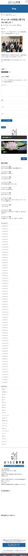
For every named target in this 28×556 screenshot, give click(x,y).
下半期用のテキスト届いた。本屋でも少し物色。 (12, 218)
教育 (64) (3, 410)
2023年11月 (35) (5, 312)
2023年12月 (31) (5, 309)
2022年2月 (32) (5, 366)
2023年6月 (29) (5, 325)
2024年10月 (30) (5, 283)
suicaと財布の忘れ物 (5, 178)
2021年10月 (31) (5, 377)
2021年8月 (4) (4, 382)
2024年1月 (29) (5, 306)
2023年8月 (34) (5, 319)
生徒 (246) (4, 405)
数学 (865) (4, 394)
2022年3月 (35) (5, 364)
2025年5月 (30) (5, 265)
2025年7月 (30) (5, 260)
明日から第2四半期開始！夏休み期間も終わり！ (12, 168)
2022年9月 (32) (5, 348)
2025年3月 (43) (5, 270)
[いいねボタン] (3, 69)
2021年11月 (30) (5, 374)
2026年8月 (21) (5, 226)
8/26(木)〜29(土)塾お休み (6, 189)
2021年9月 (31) (5, 379)
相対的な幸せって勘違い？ (7, 173)
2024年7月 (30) (5, 291)
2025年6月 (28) (5, 262)
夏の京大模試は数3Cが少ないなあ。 (9, 184)
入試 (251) (4, 412)
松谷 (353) (4, 444)
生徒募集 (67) (4, 392)
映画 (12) (3, 389)
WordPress (8, 552)
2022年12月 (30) (5, 340)
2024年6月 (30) (5, 293)
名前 (2, 100)
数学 (10, 72)
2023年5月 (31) (5, 327)
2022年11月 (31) (5, 343)
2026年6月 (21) (5, 231)
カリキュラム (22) (5, 415)
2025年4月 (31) (5, 267)
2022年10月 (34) (5, 345)
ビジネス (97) (4, 425)
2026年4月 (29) (5, 236)
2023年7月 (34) (5, 322)
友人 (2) (3, 433)
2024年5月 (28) (5, 296)
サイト (2, 113)
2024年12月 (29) (5, 278)
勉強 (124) (4, 407)
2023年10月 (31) (5, 314)
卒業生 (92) (4, 428)
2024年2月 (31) (5, 304)
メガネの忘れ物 (4, 206)
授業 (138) (4, 402)
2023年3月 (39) (5, 332)
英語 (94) (3, 397)
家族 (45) (3, 436)
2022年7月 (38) (5, 353)
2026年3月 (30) (5, 239)
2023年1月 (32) (5, 338)
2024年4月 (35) (5, 299)
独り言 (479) (4, 441)
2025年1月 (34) (5, 275)
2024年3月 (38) (5, 301)
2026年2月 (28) (5, 241)
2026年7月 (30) (5, 228)
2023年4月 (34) (5, 330)
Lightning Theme (14, 552)
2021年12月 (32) (5, 371)
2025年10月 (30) (5, 252)
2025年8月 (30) (5, 257)
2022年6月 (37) (5, 356)
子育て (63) (4, 438)
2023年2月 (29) (5, 335)
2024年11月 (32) (5, 280)
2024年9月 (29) (5, 286)
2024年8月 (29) (5, 288)
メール (2, 106)
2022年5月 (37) (5, 358)
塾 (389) (3, 399)
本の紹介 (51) (4, 418)
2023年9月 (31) (5, 317)
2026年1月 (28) (5, 244)
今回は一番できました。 (6, 194)
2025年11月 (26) (5, 249)
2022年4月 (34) (5, 361)
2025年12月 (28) (5, 247)
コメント (3, 85)
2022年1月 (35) (5, 369)
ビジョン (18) (4, 423)
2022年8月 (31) (5, 351)
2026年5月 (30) (5, 234)
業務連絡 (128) (5, 420)
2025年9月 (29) (5, 254)
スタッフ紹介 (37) (5, 431)
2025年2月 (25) (5, 273)
